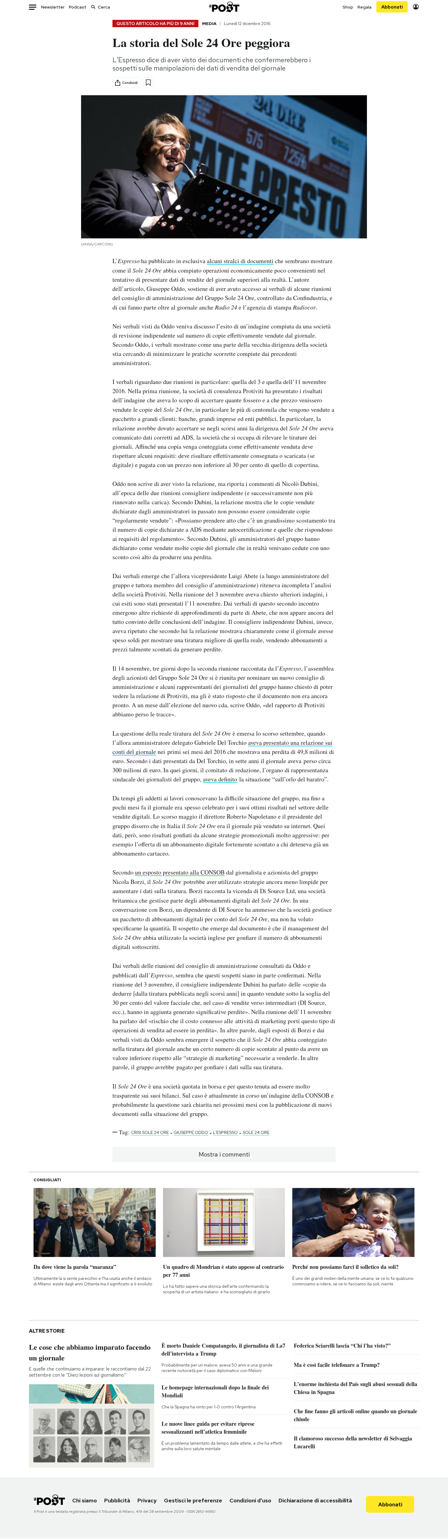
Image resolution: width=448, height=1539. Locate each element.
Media (209, 23)
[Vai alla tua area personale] (416, 7)
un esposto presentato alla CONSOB (180, 872)
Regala (364, 7)
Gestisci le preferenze (193, 1500)
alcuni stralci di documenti (240, 261)
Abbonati (392, 7)
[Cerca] (93, 7)
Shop (348, 7)
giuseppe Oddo (191, 1132)
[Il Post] (224, 7)
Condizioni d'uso (250, 1500)
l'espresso (225, 1132)
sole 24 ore (256, 1132)
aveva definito (220, 779)
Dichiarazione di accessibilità (315, 1500)
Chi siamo (84, 1500)
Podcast (77, 7)
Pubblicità (117, 1500)
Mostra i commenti (224, 1154)
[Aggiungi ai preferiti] (148, 83)
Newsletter (53, 7)
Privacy (147, 1500)
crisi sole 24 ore (150, 1132)
